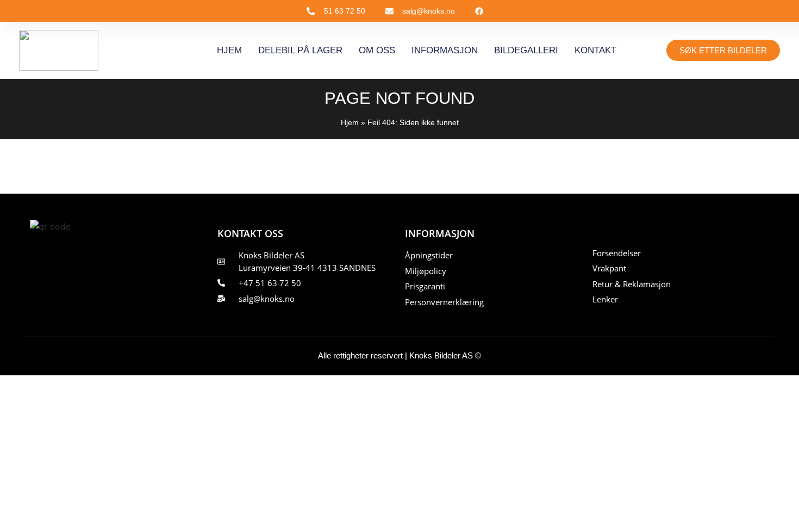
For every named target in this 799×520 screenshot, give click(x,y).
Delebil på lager (300, 50)
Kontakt (595, 50)
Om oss (377, 50)
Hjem (229, 50)
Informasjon (444, 50)
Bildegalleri (526, 50)
